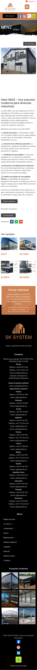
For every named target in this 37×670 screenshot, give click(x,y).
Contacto (6, 560)
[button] (27, 6)
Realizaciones (8, 538)
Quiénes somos (9, 556)
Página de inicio (9, 519)
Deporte (6, 551)
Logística (6, 547)
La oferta (6, 524)
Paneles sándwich (10, 542)
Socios (5, 533)
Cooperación (8, 528)
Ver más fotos (29, 44)
